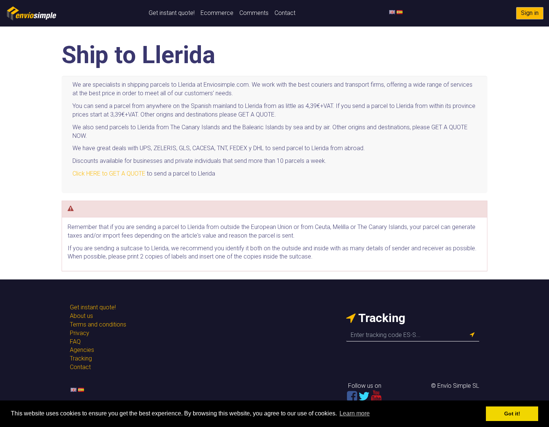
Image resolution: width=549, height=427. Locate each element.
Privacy (79, 333)
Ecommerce (217, 12)
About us (81, 315)
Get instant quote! (172, 12)
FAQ (75, 341)
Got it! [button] (512, 414)
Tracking (81, 358)
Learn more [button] (354, 413)
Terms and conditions (98, 324)
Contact (284, 12)
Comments (254, 12)
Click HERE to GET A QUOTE (108, 173)
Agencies (82, 349)
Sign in (530, 12)
